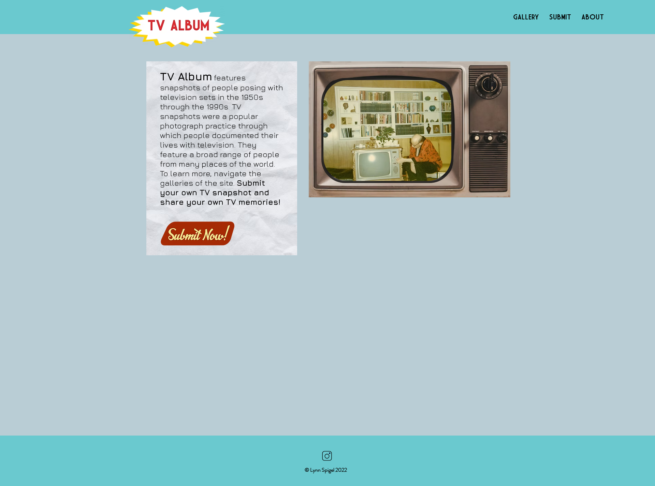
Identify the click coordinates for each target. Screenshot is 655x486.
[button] (387, 130)
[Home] (176, 26)
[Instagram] (327, 456)
